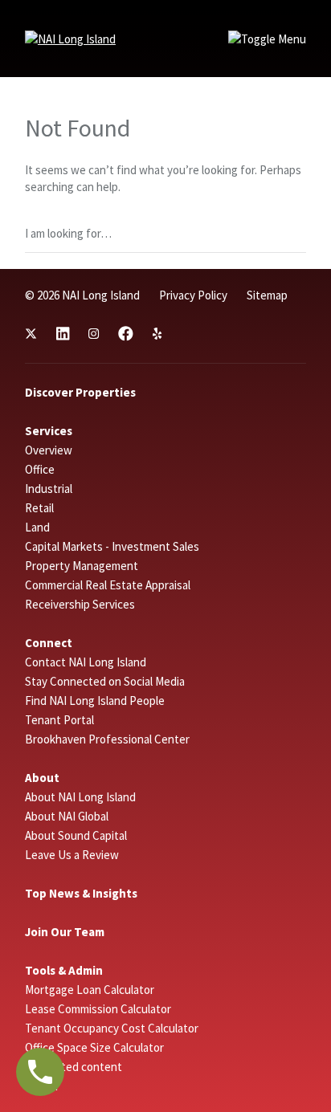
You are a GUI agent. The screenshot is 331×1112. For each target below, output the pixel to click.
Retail (39, 507)
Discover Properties (80, 392)
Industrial (48, 488)
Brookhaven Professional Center (107, 739)
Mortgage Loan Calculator (89, 989)
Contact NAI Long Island (85, 662)
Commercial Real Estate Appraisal (107, 585)
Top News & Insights (81, 893)
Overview (48, 450)
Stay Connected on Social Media (105, 681)
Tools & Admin (64, 970)
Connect (48, 642)
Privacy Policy (193, 295)
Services (48, 430)
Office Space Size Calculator (94, 1047)
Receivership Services (80, 604)
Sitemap (267, 295)
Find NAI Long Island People (95, 700)
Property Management (81, 565)
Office (40, 469)
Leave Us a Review (72, 854)
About (42, 777)
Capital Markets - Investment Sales (112, 546)
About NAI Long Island (80, 796)
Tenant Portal (59, 719)
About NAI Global (66, 816)
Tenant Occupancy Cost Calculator (111, 1028)
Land (37, 527)
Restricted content (73, 1066)
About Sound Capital (76, 835)
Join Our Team (64, 931)
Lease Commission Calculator (98, 1008)
